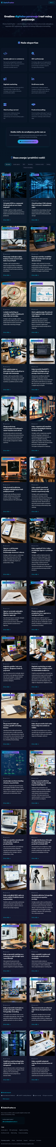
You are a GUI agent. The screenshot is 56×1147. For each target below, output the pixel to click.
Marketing (30, 164)
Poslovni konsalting (28, 167)
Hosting (48, 164)
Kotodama (38, 1140)
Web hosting (14, 1133)
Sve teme (8, 164)
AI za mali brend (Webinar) (8, 1095)
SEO (24, 164)
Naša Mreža (19, 1140)
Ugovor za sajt (37, 1095)
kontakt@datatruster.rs (29, 141)
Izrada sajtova (16, 164)
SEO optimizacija (13, 1130)
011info (13, 1140)
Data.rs (9, 1108)
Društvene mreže (40, 164)
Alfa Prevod (32, 1140)
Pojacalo (26, 1140)
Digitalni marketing (23, 1130)
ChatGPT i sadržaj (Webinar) (24, 1095)
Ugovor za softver (48, 1095)
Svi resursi (6, 1099)
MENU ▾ (52, 2)
